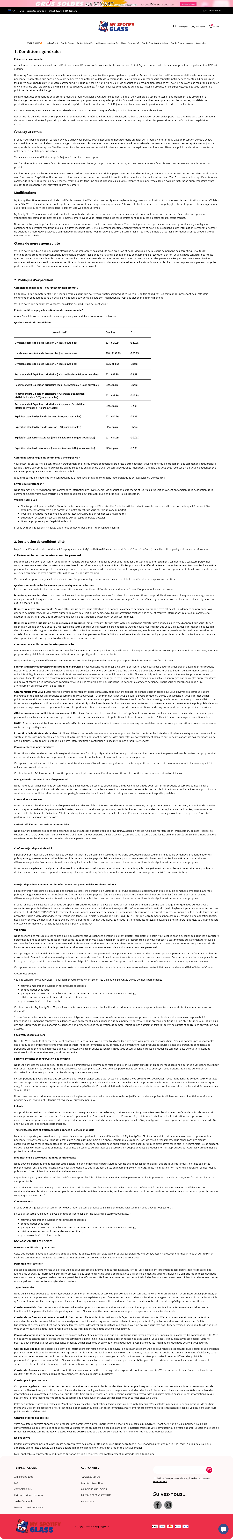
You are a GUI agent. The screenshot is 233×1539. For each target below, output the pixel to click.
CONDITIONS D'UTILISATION (94, 1489)
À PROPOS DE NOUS (23, 1476)
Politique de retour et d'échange (28, 1495)
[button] (179, 26)
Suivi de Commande (23, 1501)
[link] (155, 43)
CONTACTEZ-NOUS (23, 1489)
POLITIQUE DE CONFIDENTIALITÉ (96, 1495)
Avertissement (87, 1501)
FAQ (16, 1483)
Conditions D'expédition (92, 1483)
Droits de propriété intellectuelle (28, 1507)
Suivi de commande (212, 10)
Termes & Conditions (90, 1476)
